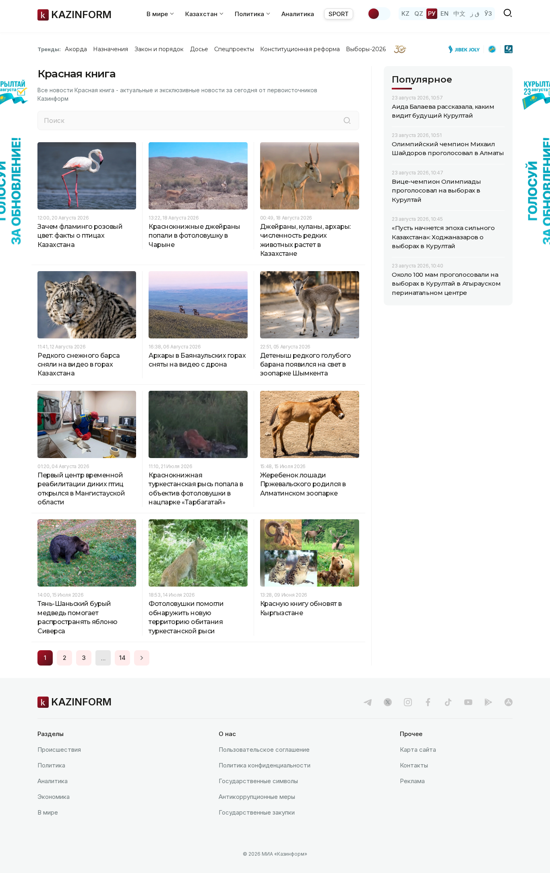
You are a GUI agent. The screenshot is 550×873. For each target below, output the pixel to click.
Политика (51, 765)
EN (444, 13)
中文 (459, 13)
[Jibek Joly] (466, 49)
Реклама (412, 781)
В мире (47, 812)
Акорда (76, 49)
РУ (432, 13)
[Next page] (141, 658)
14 (122, 657)
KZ (405, 13)
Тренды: (49, 49)
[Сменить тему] (379, 13)
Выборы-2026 (366, 49)
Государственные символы (258, 781)
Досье (199, 49)
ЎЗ (488, 13)
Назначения (110, 49)
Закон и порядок (159, 49)
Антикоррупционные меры (257, 796)
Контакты (414, 765)
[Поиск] (347, 120)
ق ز (475, 13)
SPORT (339, 14)
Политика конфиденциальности (264, 765)
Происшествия (59, 749)
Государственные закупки (257, 812)
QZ (418, 13)
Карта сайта (418, 749)
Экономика (53, 796)
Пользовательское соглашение (264, 749)
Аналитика (297, 14)
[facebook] (428, 702)
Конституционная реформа (300, 49)
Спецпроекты (234, 49)
